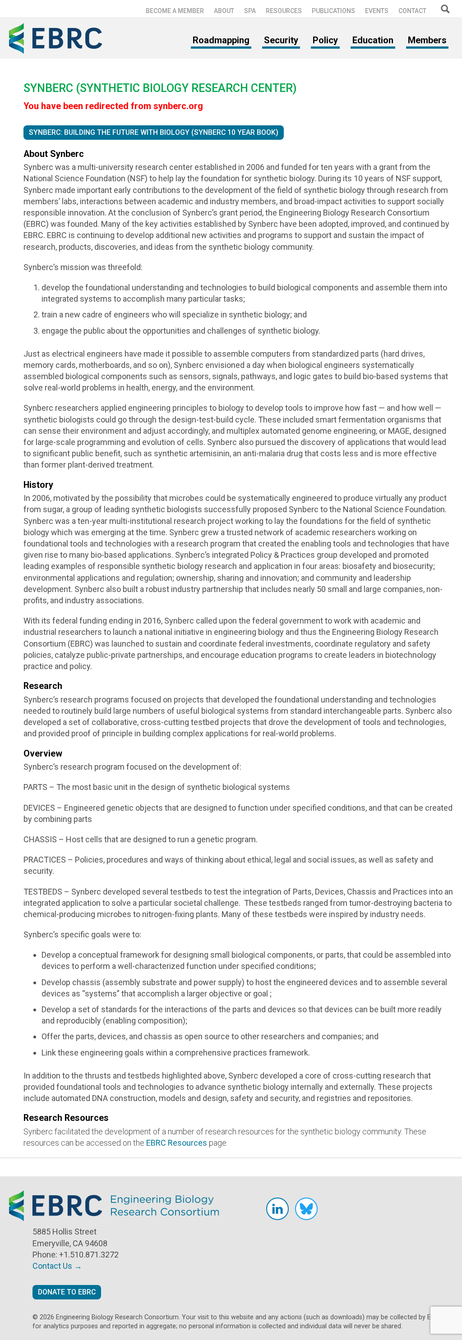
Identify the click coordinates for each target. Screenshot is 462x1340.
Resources (284, 10)
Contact (412, 10)
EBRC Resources (176, 1142)
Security (281, 40)
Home (58, 38)
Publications (333, 10)
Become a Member (175, 10)
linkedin (277, 1209)
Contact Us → (57, 1266)
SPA (250, 10)
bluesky (306, 1209)
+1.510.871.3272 (89, 1254)
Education (372, 40)
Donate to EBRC (67, 1292)
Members (427, 40)
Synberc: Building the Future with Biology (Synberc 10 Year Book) (153, 132)
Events (376, 10)
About (224, 10)
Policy (325, 40)
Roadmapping (221, 40)
